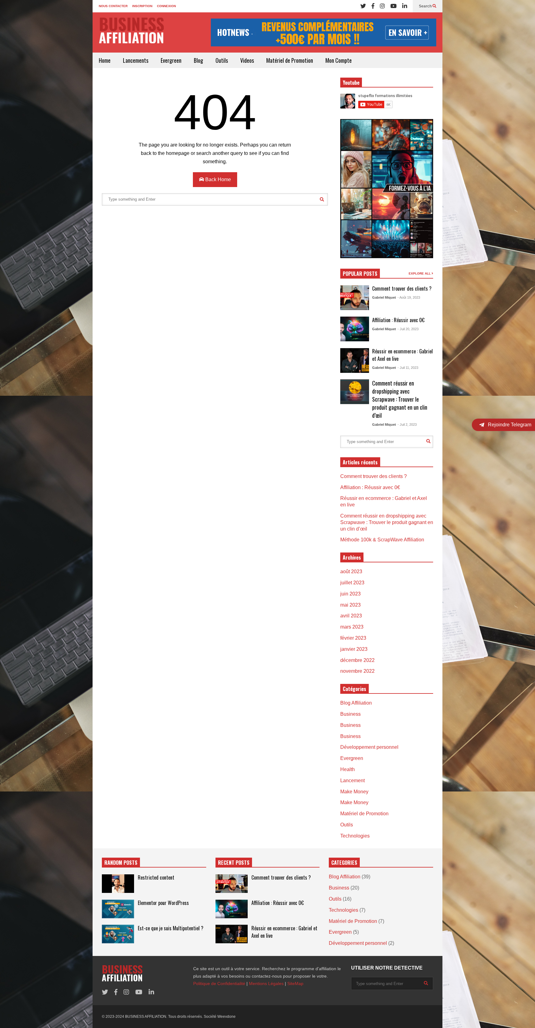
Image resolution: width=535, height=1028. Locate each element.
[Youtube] (393, 6)
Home (105, 60)
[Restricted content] (118, 883)
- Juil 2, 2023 (407, 424)
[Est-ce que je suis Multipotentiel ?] (118, 934)
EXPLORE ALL (420, 273)
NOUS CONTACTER (113, 6)
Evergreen (171, 60)
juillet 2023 (352, 582)
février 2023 (353, 638)
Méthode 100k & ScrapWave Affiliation (382, 539)
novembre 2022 (357, 671)
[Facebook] (373, 6)
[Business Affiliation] (131, 33)
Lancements (135, 60)
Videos (247, 60)
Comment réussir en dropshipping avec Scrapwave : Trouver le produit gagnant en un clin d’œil (399, 399)
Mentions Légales (266, 983)
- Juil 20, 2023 (408, 329)
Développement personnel (369, 747)
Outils (221, 60)
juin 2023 (350, 593)
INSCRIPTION (142, 6)
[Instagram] (382, 6)
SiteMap (295, 983)
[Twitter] (363, 6)
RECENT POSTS (234, 862)
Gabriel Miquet (384, 297)
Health (347, 769)
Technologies (355, 835)
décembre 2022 (357, 660)
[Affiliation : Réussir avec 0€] (354, 329)
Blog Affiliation (356, 703)
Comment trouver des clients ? (402, 288)
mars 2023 (351, 626)
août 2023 (351, 571)
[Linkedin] (404, 6)
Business (350, 714)
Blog (198, 60)
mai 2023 (350, 605)
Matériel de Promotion (289, 60)
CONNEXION (166, 6)
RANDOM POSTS (120, 862)
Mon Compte (338, 60)
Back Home (217, 179)
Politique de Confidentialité (219, 983)
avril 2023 (351, 615)
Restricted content (156, 877)
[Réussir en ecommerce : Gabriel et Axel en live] (354, 360)
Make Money (354, 791)
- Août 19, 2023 (409, 297)
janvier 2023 (354, 649)
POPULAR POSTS (360, 273)
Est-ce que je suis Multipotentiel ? (170, 928)
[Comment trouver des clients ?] (354, 297)
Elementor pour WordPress (163, 902)
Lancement (352, 780)
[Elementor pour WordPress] (118, 909)
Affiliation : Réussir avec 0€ (398, 320)
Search (426, 6)
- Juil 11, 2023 (408, 367)
